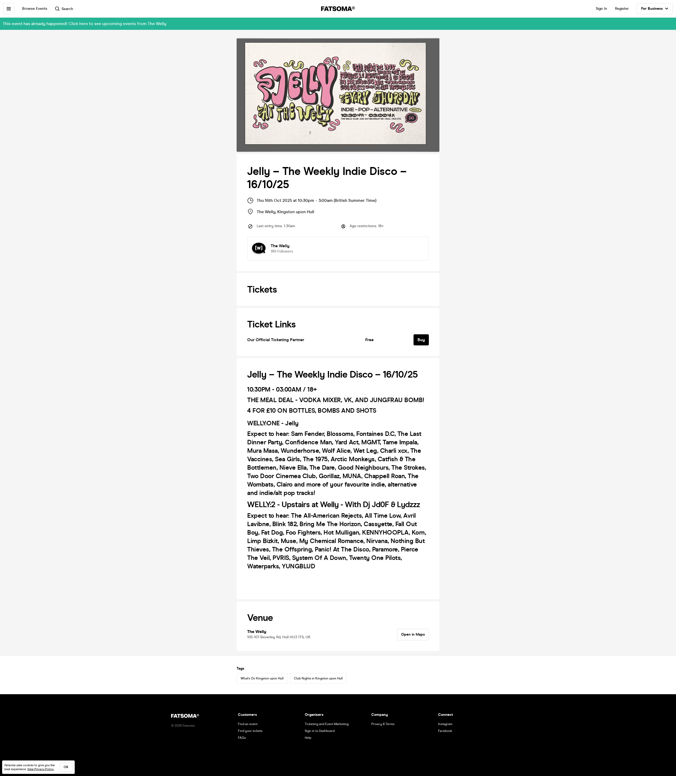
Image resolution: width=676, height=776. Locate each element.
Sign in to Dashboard (320, 731)
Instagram (445, 724)
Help (308, 738)
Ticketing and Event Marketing (327, 724)
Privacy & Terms (383, 724)
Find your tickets (250, 731)
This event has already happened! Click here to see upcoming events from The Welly (84, 23)
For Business (652, 8)
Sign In (601, 8)
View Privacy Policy (40, 769)
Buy (421, 339)
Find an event (247, 724)
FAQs (242, 738)
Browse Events (34, 8)
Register (622, 8)
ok (66, 767)
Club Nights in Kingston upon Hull (318, 678)
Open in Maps (413, 634)
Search (67, 9)
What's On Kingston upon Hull (262, 678)
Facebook (445, 731)
